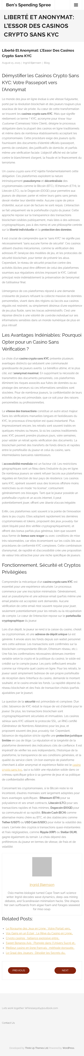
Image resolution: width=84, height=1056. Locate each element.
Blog (47, 62)
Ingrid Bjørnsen (32, 62)
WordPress (68, 1048)
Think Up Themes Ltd (36, 1048)
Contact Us (8, 1022)
